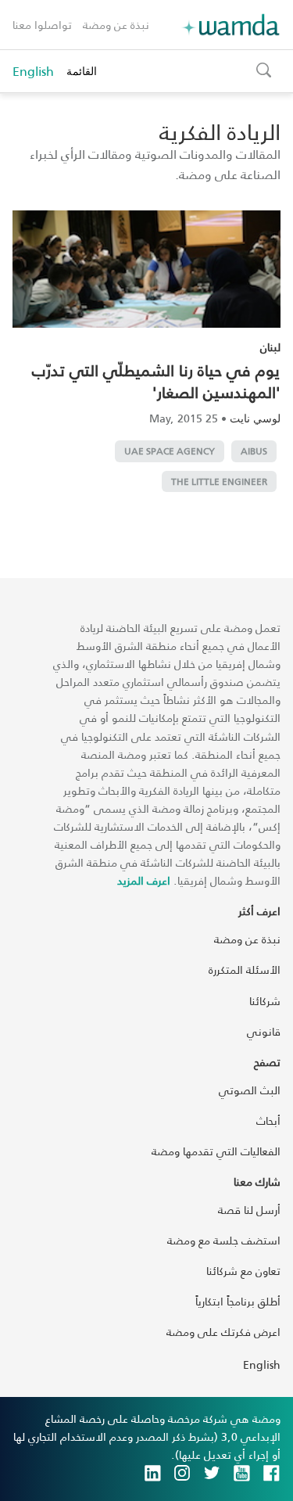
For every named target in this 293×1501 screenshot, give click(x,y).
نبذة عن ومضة (116, 24)
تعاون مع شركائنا (243, 1270)
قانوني (263, 1031)
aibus (254, 451)
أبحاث (268, 1120)
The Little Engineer (219, 481)
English (33, 71)
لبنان (270, 346)
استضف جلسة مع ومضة (223, 1240)
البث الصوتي (249, 1090)
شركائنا (264, 1000)
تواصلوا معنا (42, 24)
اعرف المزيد (143, 880)
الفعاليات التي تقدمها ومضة (216, 1151)
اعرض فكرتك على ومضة (223, 1331)
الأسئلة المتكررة (244, 969)
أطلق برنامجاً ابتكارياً (237, 1301)
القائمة (81, 70)
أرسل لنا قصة (249, 1209)
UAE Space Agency (169, 451)
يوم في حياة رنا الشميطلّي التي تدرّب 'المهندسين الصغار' (156, 381)
